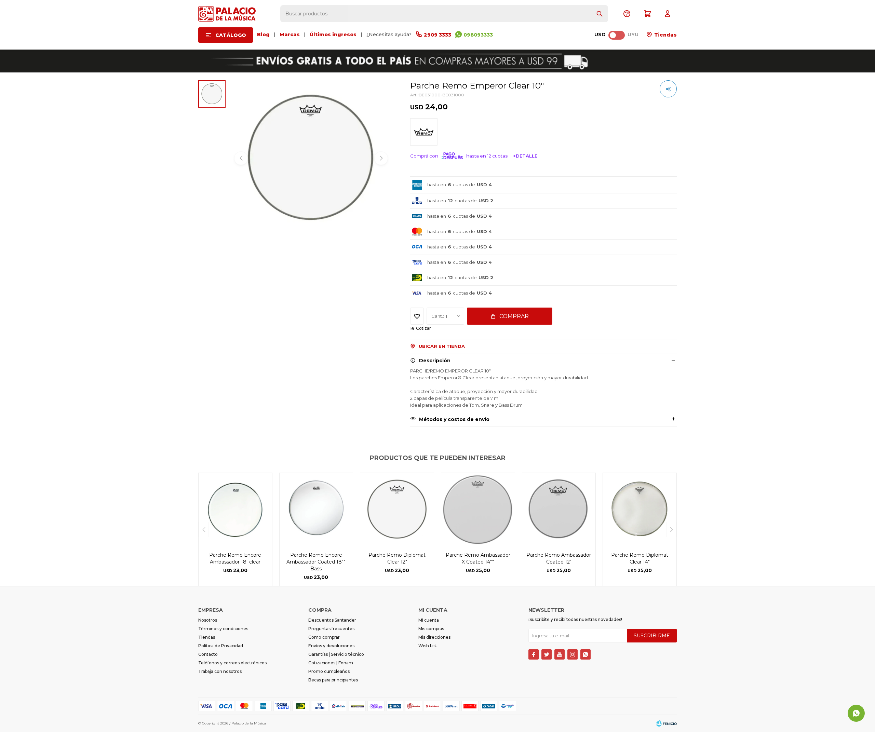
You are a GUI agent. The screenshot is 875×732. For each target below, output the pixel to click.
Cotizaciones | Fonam (330, 662)
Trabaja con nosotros (220, 671)
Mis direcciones (434, 637)
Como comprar (324, 637)
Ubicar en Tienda (442, 346)
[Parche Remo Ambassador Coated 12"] (559, 510)
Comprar (514, 316)
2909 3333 (437, 35)
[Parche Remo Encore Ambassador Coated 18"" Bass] (316, 510)
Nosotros (207, 620)
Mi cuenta (428, 620)
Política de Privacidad (220, 645)
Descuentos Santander (332, 620)
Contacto (208, 654)
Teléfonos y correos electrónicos (232, 662)
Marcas (290, 34)
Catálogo (230, 35)
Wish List (427, 645)
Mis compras (431, 628)
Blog (263, 34)
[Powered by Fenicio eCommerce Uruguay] (666, 723)
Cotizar (423, 328)
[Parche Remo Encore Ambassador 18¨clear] (235, 510)
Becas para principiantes (333, 679)
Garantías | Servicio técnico (336, 654)
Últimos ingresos (333, 34)
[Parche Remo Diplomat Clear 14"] (640, 510)
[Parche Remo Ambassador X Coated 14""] (478, 510)
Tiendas (665, 35)
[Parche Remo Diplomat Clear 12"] (397, 510)
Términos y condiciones (223, 628)
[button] (599, 13)
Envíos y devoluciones (331, 645)
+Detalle (525, 156)
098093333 (478, 35)
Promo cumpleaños (329, 671)
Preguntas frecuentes (331, 628)
